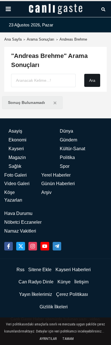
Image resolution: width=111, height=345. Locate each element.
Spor (64, 166)
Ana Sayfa (13, 39)
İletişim (81, 281)
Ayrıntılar (48, 339)
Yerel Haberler (56, 175)
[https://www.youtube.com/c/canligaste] (44, 246)
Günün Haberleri (58, 183)
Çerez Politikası (72, 294)
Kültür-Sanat (72, 148)
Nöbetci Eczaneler (23, 222)
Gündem (68, 139)
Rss (20, 269)
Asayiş (15, 131)
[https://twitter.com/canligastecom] (20, 246)
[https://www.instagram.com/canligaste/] (32, 246)
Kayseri (16, 148)
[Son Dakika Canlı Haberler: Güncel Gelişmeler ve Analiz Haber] (55, 9)
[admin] (57, 246)
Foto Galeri (15, 175)
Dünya (66, 131)
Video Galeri (17, 183)
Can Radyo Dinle (36, 281)
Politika (67, 157)
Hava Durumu (18, 213)
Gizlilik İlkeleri (54, 306)
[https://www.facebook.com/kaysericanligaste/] (8, 246)
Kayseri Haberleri (73, 269)
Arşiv (46, 192)
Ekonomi (17, 139)
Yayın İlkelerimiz (35, 294)
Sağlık (15, 166)
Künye (64, 281)
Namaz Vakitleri (20, 231)
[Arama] (103, 9)
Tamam (68, 339)
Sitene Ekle (40, 269)
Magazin (17, 157)
